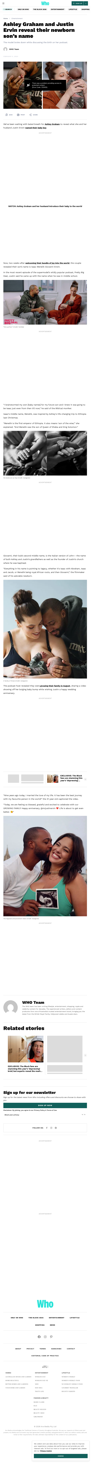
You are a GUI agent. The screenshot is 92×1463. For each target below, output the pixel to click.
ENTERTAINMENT (57, 9)
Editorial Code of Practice (45, 1355)
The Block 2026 (39, 9)
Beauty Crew (39, 1413)
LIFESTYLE (73, 9)
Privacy (30, 1349)
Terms (43, 1349)
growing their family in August (55, 686)
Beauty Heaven (40, 1409)
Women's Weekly (68, 1377)
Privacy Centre (46, 1451)
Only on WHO (23, 9)
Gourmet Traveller (70, 1388)
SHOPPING (86, 9)
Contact (71, 1349)
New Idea (39, 1388)
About (18, 1349)
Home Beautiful (12, 1380)
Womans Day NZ (41, 1380)
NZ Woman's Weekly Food (72, 1384)
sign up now (45, 1105)
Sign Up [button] (79, 3)
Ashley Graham (52, 124)
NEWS (52, 1325)
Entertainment (17, 18)
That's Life (39, 1391)
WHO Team (14, 49)
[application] (45, 85)
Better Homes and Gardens (16, 1384)
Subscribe (56, 1349)
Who (37, 1384)
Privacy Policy (39, 1110)
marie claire (39, 1402)
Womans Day (40, 1377)
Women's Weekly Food (71, 1380)
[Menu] (3, 3)
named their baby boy (35, 128)
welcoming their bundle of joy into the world (47, 263)
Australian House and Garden (18, 1377)
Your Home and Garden (15, 1388)
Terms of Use (52, 1110)
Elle (35, 1406)
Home (5, 18)
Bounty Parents (68, 1391)
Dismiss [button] (61, 1456)
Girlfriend (38, 1417)
